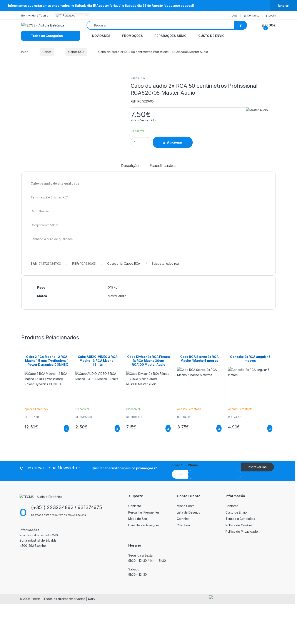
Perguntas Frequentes (144, 512)
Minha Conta (185, 506)
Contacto (253, 15)
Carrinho (183, 519)
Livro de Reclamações (144, 525)
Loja (234, 15)
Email (177, 465)
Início (24, 52)
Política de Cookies (239, 525)
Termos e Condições (240, 519)
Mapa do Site (137, 519)
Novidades (101, 36)
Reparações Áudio (170, 36)
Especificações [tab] (162, 166)
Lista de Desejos (188, 512)
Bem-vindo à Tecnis (34, 15)
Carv (91, 599)
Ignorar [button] (283, 5)
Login (272, 15)
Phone (193, 465)
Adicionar (174, 142)
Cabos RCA (76, 52)
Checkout (183, 525)
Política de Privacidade (241, 531)
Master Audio (117, 296)
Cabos (47, 52)
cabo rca (172, 263)
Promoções (132, 36)
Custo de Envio (211, 36)
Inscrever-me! (257, 467)
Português (68, 15)
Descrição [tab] (130, 166)
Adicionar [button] (62, 428)
